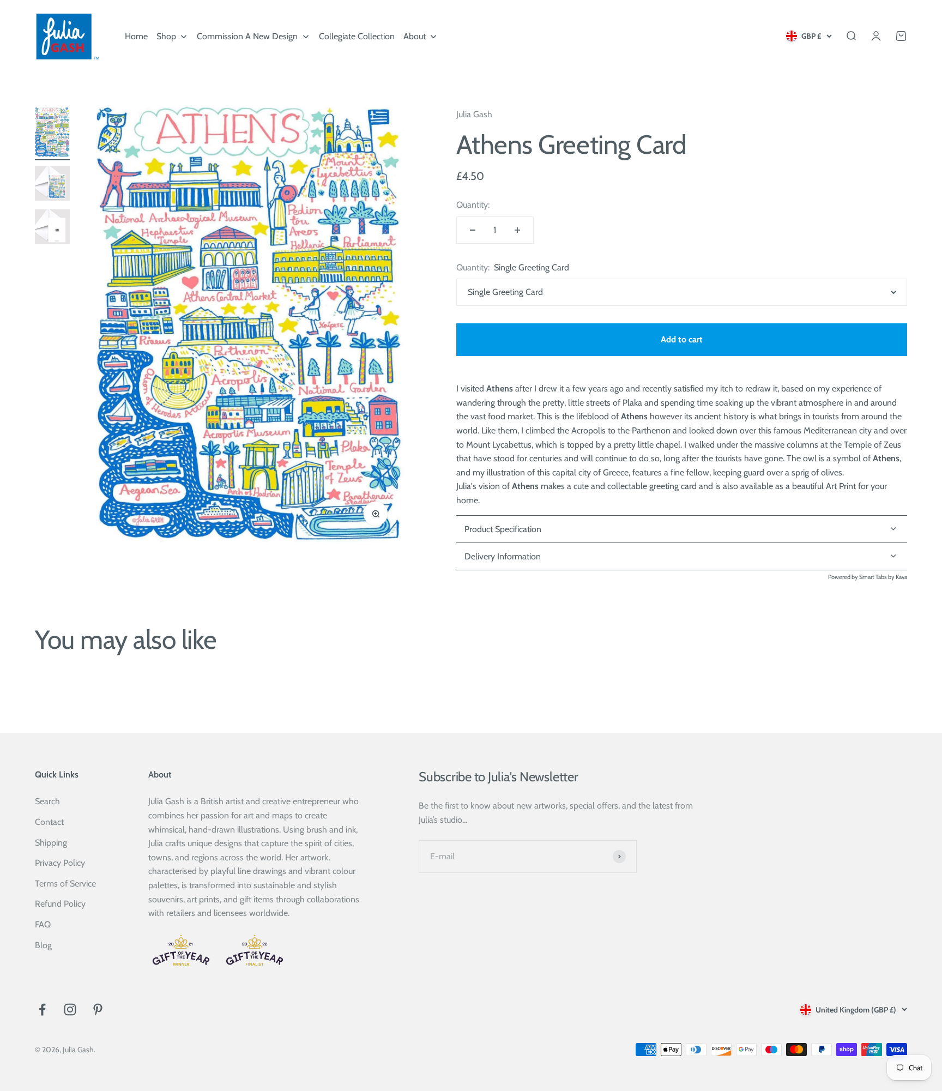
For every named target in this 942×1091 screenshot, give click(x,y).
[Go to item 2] (52, 185)
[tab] (681, 556)
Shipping (51, 842)
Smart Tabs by (877, 577)
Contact (49, 822)
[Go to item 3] (52, 228)
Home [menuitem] (136, 36)
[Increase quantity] (517, 230)
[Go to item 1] (52, 133)
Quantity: (473, 205)
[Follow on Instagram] (70, 1009)
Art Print (841, 486)
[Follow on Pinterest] (97, 1009)
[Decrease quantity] (472, 230)
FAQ (43, 924)
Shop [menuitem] (166, 36)
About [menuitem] (414, 36)
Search (47, 801)
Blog (43, 945)
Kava (901, 577)
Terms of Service (65, 883)
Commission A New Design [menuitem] (247, 36)
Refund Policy (60, 904)
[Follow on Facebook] (42, 1009)
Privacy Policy (60, 863)
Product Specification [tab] (502, 529)
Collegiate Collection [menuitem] (357, 36)
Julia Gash (474, 114)
